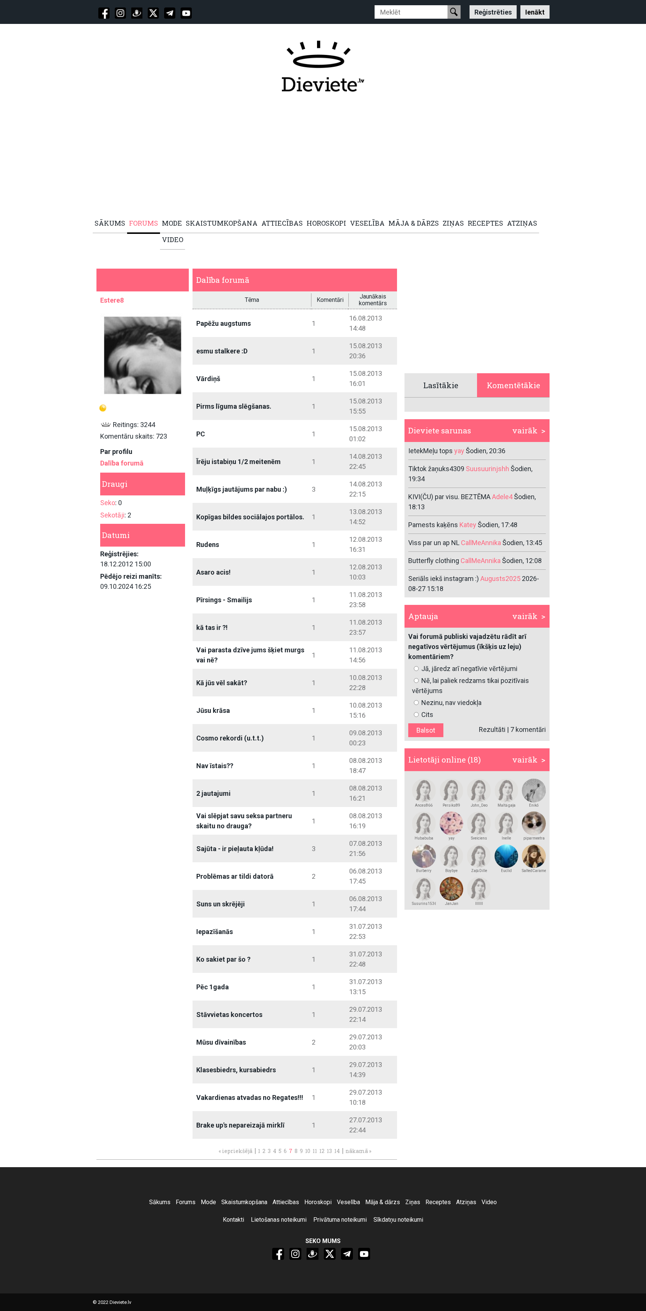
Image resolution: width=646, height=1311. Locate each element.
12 (321, 1150)
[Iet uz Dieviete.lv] (323, 66)
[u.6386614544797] (507, 791)
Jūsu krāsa (213, 710)
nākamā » (358, 1150)
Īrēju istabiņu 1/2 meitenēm (238, 462)
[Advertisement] (319, 155)
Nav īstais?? (214, 766)
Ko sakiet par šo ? (223, 959)
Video (489, 1202)
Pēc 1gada (212, 987)
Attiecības (286, 1202)
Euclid (506, 871)
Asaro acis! (213, 572)
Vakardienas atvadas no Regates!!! (249, 1097)
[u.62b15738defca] (479, 856)
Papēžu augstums (223, 323)
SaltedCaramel (534, 871)
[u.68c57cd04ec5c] (424, 791)
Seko (107, 503)
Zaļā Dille (479, 871)
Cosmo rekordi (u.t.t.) (230, 738)
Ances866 (424, 805)
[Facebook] (104, 13)
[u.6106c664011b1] (424, 823)
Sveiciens (479, 838)
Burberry (423, 871)
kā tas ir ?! (212, 627)
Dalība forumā (122, 463)
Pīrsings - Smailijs (224, 600)
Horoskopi (318, 1202)
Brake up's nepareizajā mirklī (240, 1125)
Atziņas (466, 1202)
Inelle (506, 838)
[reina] (507, 856)
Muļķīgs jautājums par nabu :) (241, 489)
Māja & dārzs (382, 1202)
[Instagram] (120, 13)
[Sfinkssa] (479, 889)
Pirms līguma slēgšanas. (233, 406)
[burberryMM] (424, 856)
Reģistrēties (493, 12)
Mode (208, 1202)
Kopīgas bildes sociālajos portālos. (250, 517)
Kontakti (233, 1219)
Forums (186, 1202)
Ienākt (535, 12)
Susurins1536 (424, 904)
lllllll (479, 904)
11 (315, 1150)
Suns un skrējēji (220, 904)
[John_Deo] (479, 791)
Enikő (534, 805)
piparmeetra (534, 838)
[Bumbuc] (534, 791)
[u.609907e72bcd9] (534, 856)
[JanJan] (452, 889)
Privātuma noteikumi (340, 1219)
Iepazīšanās (214, 932)
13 (329, 1150)
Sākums (159, 1202)
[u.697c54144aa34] (479, 823)
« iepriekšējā (235, 1150)
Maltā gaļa (507, 805)
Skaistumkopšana (244, 1202)
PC (200, 434)
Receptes (438, 1202)
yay (452, 838)
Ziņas (412, 1202)
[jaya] (452, 823)
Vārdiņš (208, 379)
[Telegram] (169, 13)
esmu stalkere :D (221, 351)
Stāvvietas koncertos (229, 1014)
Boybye (451, 871)
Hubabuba (424, 838)
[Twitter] (153, 13)
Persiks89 (451, 805)
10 (307, 1150)
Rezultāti (492, 729)
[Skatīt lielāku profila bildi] (142, 355)
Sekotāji (112, 515)
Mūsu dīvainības (221, 1042)
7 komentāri (528, 729)
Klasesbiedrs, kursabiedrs (236, 1070)
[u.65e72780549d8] (534, 823)
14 (337, 1150)
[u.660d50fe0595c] (507, 823)
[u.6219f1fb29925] (452, 791)
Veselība (348, 1202)
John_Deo (479, 805)
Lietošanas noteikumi (279, 1219)
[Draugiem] (136, 13)
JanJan (451, 904)
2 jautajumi (213, 793)
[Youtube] (186, 13)
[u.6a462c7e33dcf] (424, 889)
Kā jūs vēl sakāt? (221, 683)
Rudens (207, 544)
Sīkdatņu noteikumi (398, 1219)
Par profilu (116, 451)
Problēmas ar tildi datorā (235, 876)
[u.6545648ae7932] (452, 856)
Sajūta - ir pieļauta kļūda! (235, 849)
